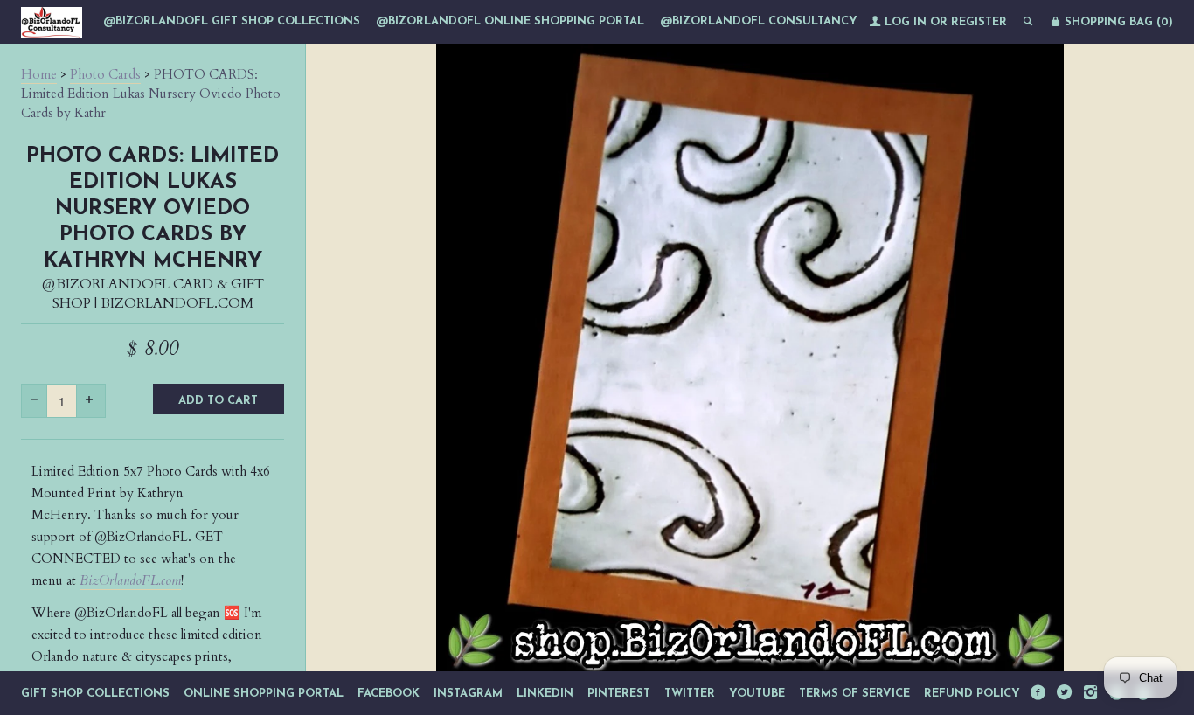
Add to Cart (218, 400)
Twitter (689, 693)
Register (979, 22)
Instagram (468, 693)
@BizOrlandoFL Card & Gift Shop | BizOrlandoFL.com (153, 293)
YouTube (757, 693)
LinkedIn (545, 693)
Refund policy (972, 693)
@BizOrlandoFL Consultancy (758, 21)
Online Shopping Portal (264, 693)
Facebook (389, 693)
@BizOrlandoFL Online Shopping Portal (510, 21)
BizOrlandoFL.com (130, 580)
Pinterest (618, 693)
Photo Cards (105, 74)
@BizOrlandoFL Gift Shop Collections (231, 21)
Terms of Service (854, 693)
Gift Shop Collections (95, 693)
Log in (906, 22)
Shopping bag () (1117, 22)
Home (39, 74)
